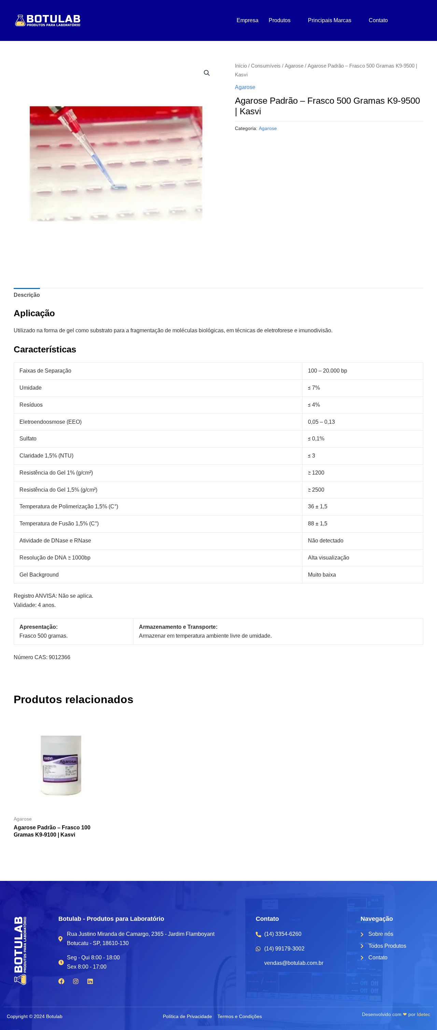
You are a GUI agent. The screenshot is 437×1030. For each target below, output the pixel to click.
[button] (207, 73)
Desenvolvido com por (396, 1014)
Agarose (294, 66)
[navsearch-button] (407, 21)
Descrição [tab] (27, 295)
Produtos (280, 20)
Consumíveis (266, 66)
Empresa (247, 20)
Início (241, 66)
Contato (378, 20)
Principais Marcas (329, 20)
